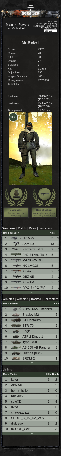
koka (14, 379)
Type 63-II (29, 342)
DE (46, 28)
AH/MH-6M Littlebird (37, 309)
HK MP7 (28, 238)
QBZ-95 (28, 276)
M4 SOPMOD (32, 260)
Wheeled (22, 299)
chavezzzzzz (20, 412)
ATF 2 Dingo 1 (32, 336)
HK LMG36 (30, 265)
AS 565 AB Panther (36, 347)
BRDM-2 (28, 358)
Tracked (36, 299)
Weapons (8, 228)
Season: (53, 28)
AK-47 (26, 271)
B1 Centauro (31, 320)
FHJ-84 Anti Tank (34, 254)
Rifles (32, 228)
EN (42, 28)
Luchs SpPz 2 (32, 353)
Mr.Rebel (18, 28)
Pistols (22, 228)
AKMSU (28, 244)
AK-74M (28, 282)
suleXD (16, 401)
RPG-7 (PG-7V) (33, 287)
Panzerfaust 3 (32, 249)
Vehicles (8, 299)
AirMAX (16, 385)
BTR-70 (28, 325)
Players (24, 24)
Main (9, 24)
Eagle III (28, 331)
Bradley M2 (30, 314)
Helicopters (50, 299)
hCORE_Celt (20, 429)
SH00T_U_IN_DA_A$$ (27, 418)
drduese (17, 423)
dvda (14, 407)
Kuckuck (17, 396)
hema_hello (19, 390)
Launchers (45, 228)
